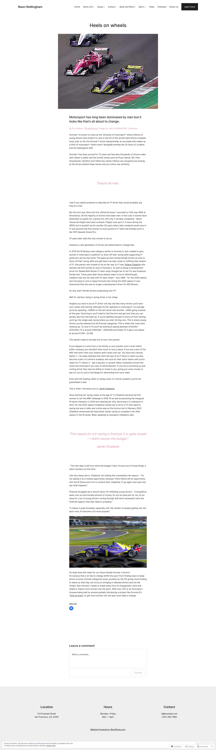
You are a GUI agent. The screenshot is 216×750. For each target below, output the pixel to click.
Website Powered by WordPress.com (107, 729)
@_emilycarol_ (91, 128)
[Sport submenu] (145, 6)
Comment (138, 673)
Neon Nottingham (30, 7)
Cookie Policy (51, 746)
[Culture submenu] (115, 6)
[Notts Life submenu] (93, 6)
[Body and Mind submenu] (135, 6)
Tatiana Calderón (132, 264)
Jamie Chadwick (107, 388)
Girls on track (76, 595)
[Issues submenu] (104, 6)
